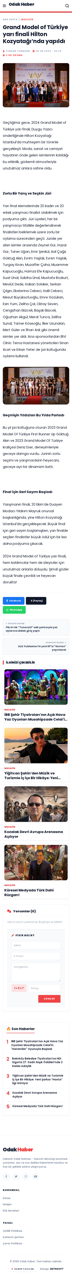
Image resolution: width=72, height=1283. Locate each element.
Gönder (49, 998)
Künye (6, 1198)
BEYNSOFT (57, 1269)
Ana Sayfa (10, 19)
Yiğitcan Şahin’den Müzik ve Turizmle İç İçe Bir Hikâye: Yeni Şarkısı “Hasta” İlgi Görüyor (37, 1079)
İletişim (7, 1204)
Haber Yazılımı (24, 1268)
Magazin (27, 19)
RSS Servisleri (11, 1210)
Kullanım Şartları (13, 1237)
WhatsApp (16, 609)
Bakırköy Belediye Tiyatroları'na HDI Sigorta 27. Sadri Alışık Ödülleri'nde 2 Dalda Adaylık (37, 1062)
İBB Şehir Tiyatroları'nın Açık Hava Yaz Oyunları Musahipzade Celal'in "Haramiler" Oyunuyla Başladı (37, 1045)
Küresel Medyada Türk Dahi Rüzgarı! (37, 1106)
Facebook (15, 600)
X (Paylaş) (37, 600)
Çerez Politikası (12, 1243)
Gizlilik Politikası (12, 1231)
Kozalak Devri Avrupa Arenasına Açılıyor (34, 1094)
